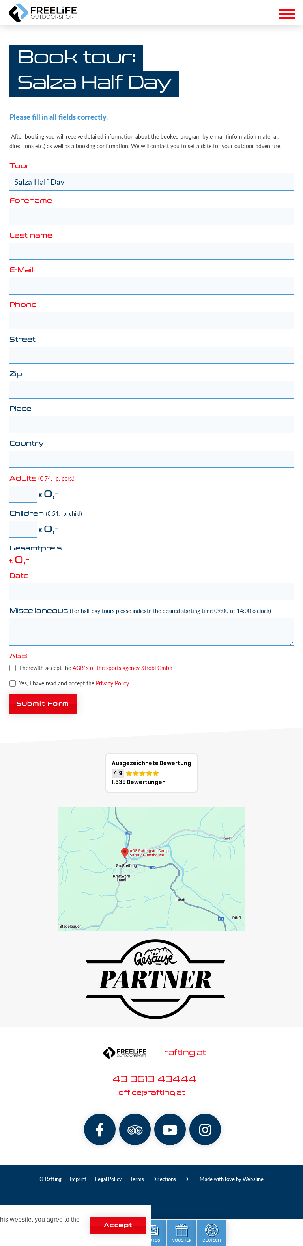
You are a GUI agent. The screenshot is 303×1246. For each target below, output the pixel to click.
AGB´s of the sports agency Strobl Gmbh (122, 668)
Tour (19, 166)
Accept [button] (118, 1225)
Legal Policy (108, 1179)
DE (187, 1179)
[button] (151, 773)
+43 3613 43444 (151, 1079)
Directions (164, 1179)
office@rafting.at (151, 1093)
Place (20, 409)
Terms (137, 1179)
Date (19, 576)
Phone (23, 305)
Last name (30, 236)
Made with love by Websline (232, 1179)
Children (45, 513)
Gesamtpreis (35, 549)
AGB (18, 657)
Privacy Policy (112, 683)
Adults (42, 478)
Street (22, 340)
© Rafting (50, 1179)
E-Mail (21, 270)
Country (26, 444)
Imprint (78, 1179)
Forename (30, 201)
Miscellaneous (140, 611)
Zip (15, 374)
